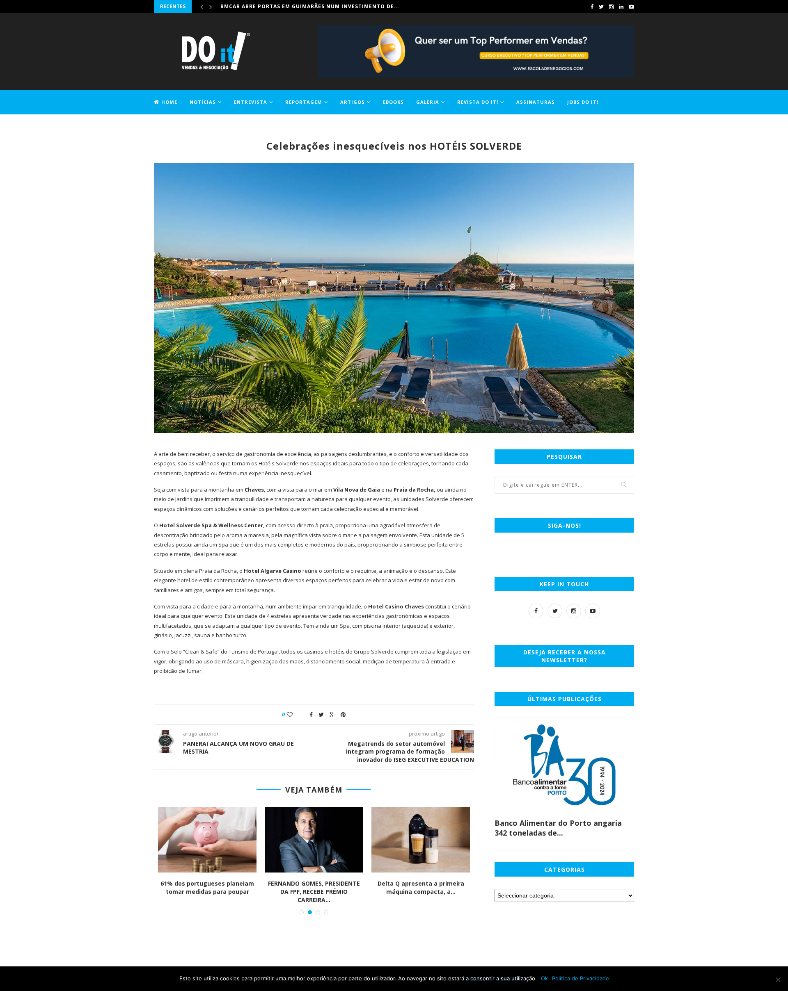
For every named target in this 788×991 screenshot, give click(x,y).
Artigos (352, 102)
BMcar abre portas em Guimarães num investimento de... (310, 6)
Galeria (427, 102)
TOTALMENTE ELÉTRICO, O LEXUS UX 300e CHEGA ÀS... (207, 887)
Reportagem (303, 102)
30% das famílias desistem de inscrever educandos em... (314, 887)
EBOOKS (393, 102)
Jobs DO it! (582, 102)
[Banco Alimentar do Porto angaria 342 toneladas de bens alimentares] (564, 764)
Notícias (203, 102)
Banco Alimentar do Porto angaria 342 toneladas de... (558, 828)
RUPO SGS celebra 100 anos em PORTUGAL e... (421, 887)
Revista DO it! (477, 102)
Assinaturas (535, 102)
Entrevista (250, 102)
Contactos (170, 126)
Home (169, 102)
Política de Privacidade (580, 978)
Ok (544, 978)
